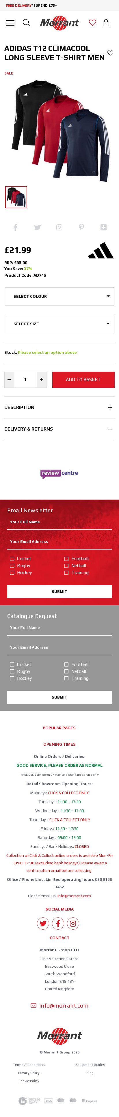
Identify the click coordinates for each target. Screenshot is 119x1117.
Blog (90, 1073)
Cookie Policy (28, 1081)
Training (79, 572)
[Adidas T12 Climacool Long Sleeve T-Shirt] (16, 197)
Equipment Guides (90, 1065)
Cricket (24, 558)
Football (79, 558)
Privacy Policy (29, 1073)
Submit (59, 591)
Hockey (24, 572)
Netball (78, 565)
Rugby (23, 565)
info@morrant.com (74, 895)
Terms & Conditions (29, 1065)
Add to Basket (83, 379)
